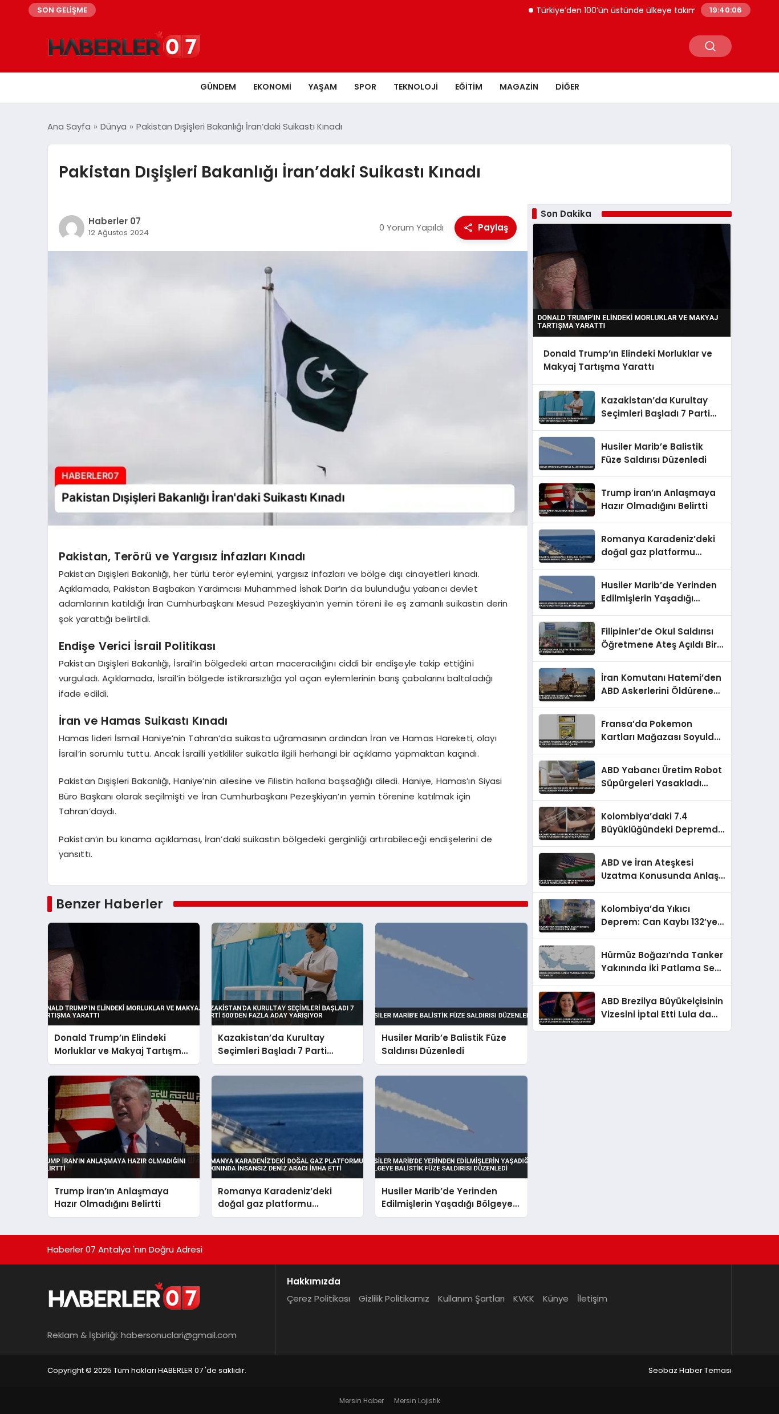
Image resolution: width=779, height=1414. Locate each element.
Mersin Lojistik (417, 1400)
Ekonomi (272, 86)
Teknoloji (415, 86)
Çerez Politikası (318, 1298)
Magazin (519, 86)
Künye (556, 1298)
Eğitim (468, 86)
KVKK (523, 1298)
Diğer (567, 86)
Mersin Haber (361, 1400)
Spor (365, 86)
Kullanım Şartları (471, 1298)
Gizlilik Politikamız (394, 1298)
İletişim (592, 1298)
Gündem (218, 86)
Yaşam (323, 86)
